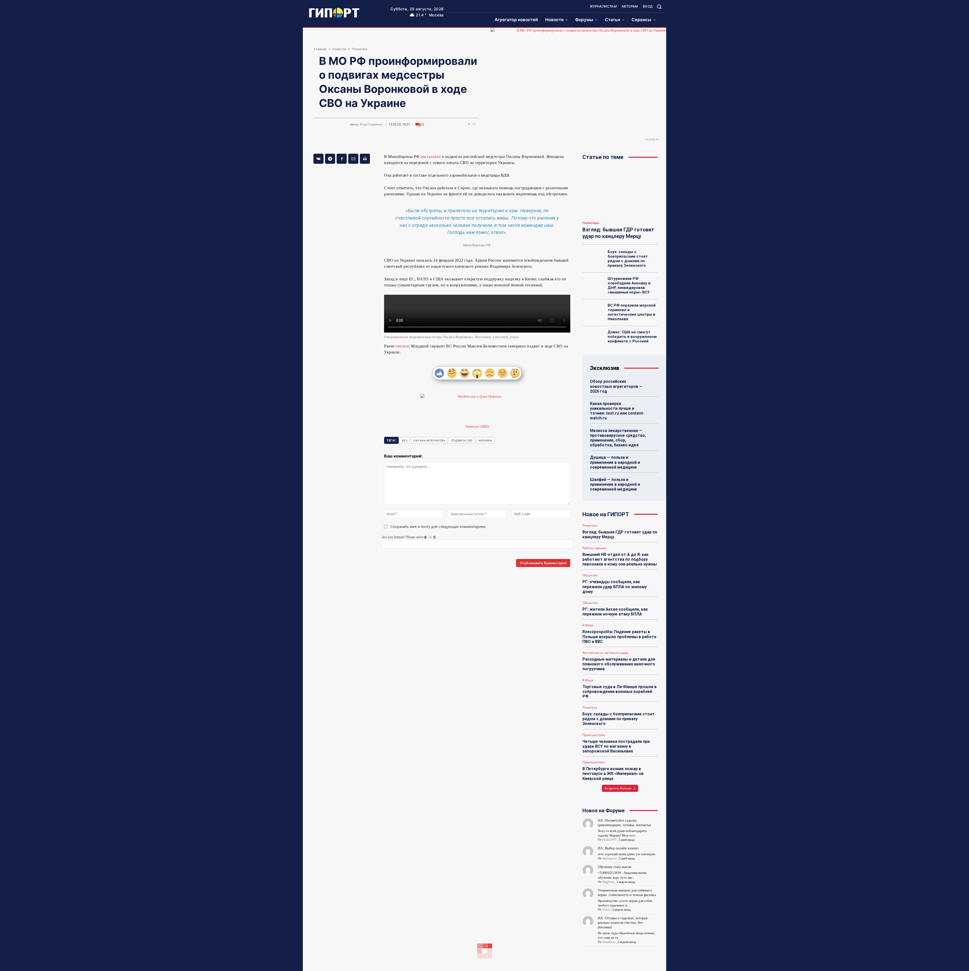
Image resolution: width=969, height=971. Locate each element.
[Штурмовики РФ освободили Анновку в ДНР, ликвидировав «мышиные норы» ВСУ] (593, 284)
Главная (320, 49)
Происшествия (593, 735)
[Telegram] (330, 159)
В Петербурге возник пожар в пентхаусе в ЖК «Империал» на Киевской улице (612, 773)
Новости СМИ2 (477, 426)
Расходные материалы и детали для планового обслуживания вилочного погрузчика (618, 664)
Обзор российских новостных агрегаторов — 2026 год (616, 386)
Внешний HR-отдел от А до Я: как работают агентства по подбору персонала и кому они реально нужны (619, 559)
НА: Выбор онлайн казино (618, 848)
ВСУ (405, 440)
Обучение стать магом (614, 867)
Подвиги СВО (462, 440)
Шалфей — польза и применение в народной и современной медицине (615, 484)
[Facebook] (342, 159)
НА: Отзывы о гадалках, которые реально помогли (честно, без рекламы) (623, 922)
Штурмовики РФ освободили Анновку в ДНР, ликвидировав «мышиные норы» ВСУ (629, 285)
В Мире (588, 625)
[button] (659, 7)
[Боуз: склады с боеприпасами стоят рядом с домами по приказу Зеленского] (593, 257)
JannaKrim (608, 942)
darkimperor (609, 858)
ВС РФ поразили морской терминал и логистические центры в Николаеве (632, 312)
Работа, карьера (594, 548)
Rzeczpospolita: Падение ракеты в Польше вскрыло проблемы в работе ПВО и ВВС (619, 636)
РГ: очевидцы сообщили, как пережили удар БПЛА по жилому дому (614, 586)
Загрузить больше (618, 788)
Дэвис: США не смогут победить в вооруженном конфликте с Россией (632, 336)
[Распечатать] (365, 159)
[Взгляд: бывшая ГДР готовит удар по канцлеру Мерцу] (620, 192)
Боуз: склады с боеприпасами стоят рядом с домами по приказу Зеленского (628, 259)
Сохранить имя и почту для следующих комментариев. (438, 526)
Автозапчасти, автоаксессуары (605, 652)
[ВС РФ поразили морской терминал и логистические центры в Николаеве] (593, 311)
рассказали (431, 156)
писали (402, 346)
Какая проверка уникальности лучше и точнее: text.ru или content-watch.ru (617, 411)
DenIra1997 (609, 840)
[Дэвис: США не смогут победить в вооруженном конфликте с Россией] (593, 337)
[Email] (353, 159)
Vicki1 (606, 909)
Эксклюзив (604, 368)
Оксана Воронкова (429, 440)
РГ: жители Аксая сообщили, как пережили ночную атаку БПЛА (615, 611)
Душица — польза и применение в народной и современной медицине (615, 462)
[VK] (318, 159)
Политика (359, 49)
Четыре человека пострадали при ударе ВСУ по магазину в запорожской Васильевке (616, 746)
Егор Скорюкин (371, 124)
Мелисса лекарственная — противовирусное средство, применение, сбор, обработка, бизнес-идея (618, 438)
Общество (590, 575)
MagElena (608, 882)
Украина (485, 440)
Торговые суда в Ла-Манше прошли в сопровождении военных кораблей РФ (619, 691)
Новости (339, 49)
